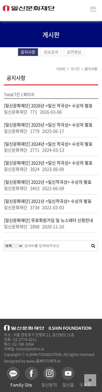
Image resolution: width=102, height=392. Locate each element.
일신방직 (49, 385)
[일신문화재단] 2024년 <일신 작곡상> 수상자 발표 (48, 144)
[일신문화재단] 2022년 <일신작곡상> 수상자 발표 (48, 182)
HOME (60, 68)
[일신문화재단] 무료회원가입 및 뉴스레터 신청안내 (48, 220)
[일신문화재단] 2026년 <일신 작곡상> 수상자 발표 (48, 105)
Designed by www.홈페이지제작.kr (32, 360)
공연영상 (74, 52)
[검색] (93, 246)
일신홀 (68, 385)
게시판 (75, 68)
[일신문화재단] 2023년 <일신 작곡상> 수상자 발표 (48, 163)
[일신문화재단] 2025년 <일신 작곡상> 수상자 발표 (48, 124)
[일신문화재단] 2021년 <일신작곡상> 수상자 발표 (48, 201)
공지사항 (28, 52)
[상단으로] (90, 380)
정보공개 (51, 52)
